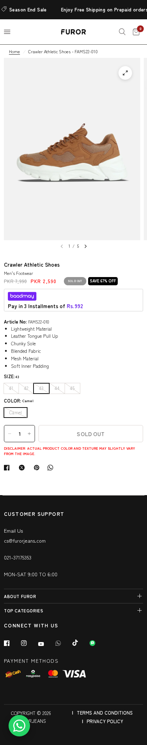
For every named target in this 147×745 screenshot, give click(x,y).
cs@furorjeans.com (25, 540)
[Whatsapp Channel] (97, 643)
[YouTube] (46, 644)
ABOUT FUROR (20, 596)
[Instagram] (29, 643)
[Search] (122, 31)
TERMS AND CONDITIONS (105, 712)
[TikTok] (80, 643)
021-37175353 (17, 557)
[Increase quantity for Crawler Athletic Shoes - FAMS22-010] (29, 433)
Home (14, 51)
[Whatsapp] (63, 643)
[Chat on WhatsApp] (19, 725)
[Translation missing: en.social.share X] (23, 467)
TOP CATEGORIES (23, 610)
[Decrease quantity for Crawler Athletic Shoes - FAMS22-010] (9, 433)
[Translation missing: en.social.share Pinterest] (38, 467)
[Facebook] (12, 643)
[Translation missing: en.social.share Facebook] (8, 467)
